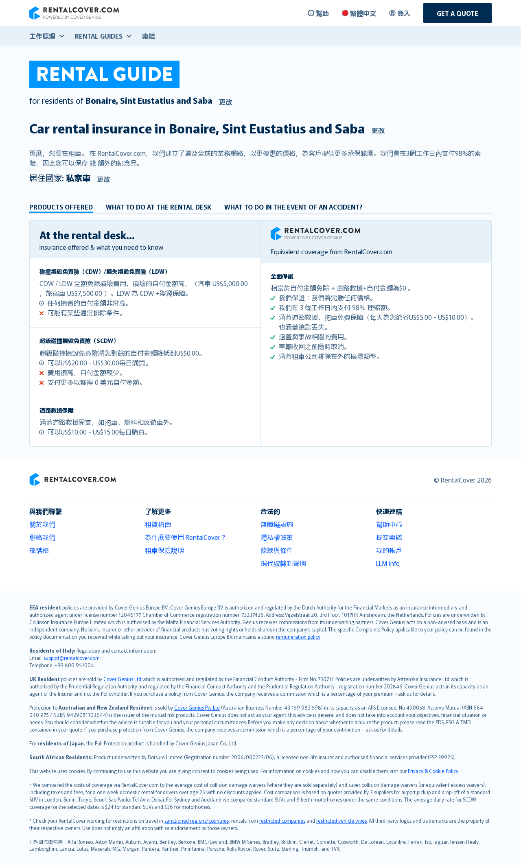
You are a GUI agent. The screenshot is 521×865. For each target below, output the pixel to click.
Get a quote (457, 13)
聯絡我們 (42, 537)
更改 (225, 102)
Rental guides (99, 36)
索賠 (148, 36)
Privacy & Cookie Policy (433, 770)
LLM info (388, 563)
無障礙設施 (276, 524)
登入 (403, 13)
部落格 (39, 550)
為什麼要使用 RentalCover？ (186, 537)
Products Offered (61, 207)
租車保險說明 (164, 550)
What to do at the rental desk (158, 207)
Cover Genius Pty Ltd (197, 707)
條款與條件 (276, 550)
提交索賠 (389, 537)
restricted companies (282, 820)
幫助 (322, 13)
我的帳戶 (389, 550)
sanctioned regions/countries (196, 820)
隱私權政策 (276, 537)
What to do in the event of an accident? (293, 207)
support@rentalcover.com (72, 657)
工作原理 (42, 36)
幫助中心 (389, 524)
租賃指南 (158, 524)
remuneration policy (298, 636)
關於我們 (42, 524)
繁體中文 (363, 13)
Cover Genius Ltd (122, 678)
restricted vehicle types (341, 820)
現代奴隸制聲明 (283, 563)
